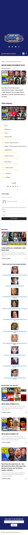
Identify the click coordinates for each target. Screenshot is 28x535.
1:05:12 (3, 173)
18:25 (3, 142)
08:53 (3, 133)
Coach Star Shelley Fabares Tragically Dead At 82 (14, 355)
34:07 (3, 150)
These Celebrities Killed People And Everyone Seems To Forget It (15, 344)
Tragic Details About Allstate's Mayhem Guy (14, 285)
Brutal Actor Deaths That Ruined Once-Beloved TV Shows (14, 308)
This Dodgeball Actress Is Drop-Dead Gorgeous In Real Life (14, 320)
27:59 (3, 146)
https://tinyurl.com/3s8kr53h (9, 164)
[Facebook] (9, 46)
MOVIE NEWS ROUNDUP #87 (10, 434)
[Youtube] (15, 46)
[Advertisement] (14, 15)
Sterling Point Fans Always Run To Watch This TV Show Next (14, 367)
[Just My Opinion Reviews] (14, 38)
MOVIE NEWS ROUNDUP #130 (10, 404)
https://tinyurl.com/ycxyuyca (9, 139)
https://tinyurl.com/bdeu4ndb (9, 158)
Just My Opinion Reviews (8, 54)
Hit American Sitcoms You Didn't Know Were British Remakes (15, 378)
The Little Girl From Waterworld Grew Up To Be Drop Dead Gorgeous (14, 297)
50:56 (3, 161)
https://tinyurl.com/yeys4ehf (9, 152)
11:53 (3, 136)
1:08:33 (3, 177)
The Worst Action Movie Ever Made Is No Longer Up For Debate (14, 332)
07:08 (3, 129)
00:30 (3, 125)
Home (3, 61)
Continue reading (5, 258)
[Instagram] (18, 46)
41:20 (3, 156)
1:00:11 (3, 167)
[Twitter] (12, 46)
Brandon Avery (5, 68)
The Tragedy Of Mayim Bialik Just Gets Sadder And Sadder (14, 275)
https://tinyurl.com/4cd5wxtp (9, 170)
